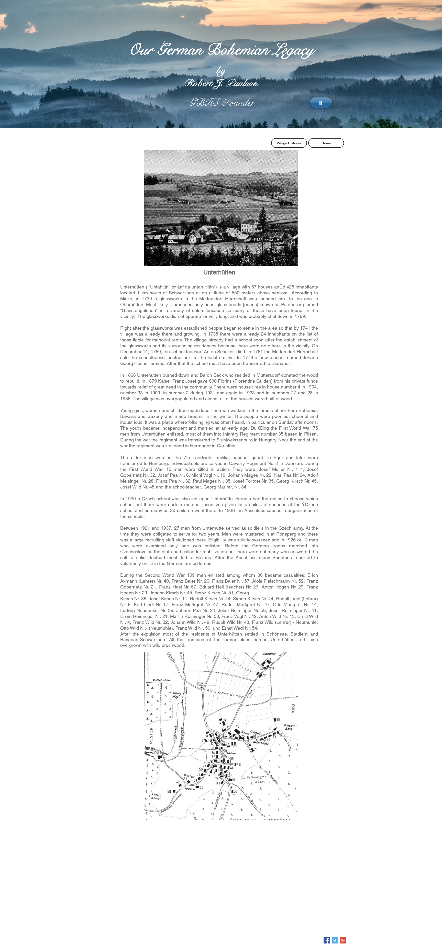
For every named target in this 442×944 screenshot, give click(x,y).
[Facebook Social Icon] (327, 940)
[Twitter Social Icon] (335, 940)
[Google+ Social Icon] (343, 940)
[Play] (321, 102)
